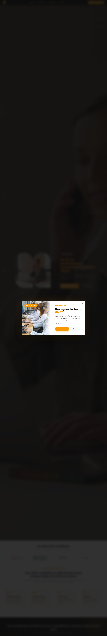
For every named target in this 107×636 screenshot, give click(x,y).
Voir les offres (61, 329)
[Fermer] (82, 303)
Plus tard (75, 329)
